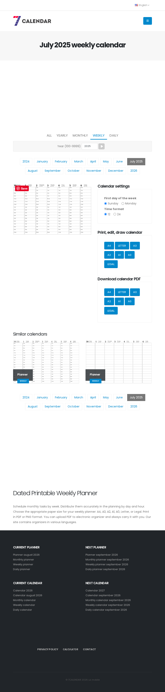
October (73, 171)
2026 (133, 171)
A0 (129, 255)
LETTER (122, 245)
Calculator (70, 649)
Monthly (80, 135)
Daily (113, 135)
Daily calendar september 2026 (106, 609)
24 (119, 214)
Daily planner (21, 569)
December (115, 171)
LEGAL (110, 264)
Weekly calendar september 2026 (108, 605)
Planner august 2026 (26, 554)
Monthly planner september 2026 (107, 559)
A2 (109, 255)
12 (109, 214)
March (78, 161)
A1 (119, 255)
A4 (109, 245)
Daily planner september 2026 (105, 569)
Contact (89, 649)
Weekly (99, 135)
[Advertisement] (82, 95)
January (42, 161)
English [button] (143, 5)
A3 (135, 245)
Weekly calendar (24, 605)
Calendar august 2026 (27, 595)
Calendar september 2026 (103, 595)
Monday (130, 203)
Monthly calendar (24, 600)
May (106, 161)
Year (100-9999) (69, 146)
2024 (26, 161)
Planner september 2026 (102, 554)
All (49, 135)
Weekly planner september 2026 (107, 564)
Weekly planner (23, 564)
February (61, 161)
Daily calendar (22, 609)
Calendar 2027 (95, 590)
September (53, 171)
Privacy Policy (47, 649)
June (119, 161)
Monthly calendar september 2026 (108, 600)
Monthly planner (23, 559)
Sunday (113, 203)
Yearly (62, 135)
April (93, 161)
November (94, 171)
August (33, 171)
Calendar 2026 (23, 590)
